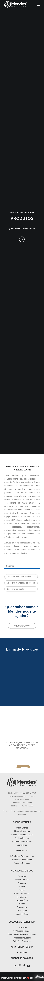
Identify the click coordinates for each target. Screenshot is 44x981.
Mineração (22, 897)
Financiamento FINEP (22, 842)
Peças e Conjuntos (22, 863)
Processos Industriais (22, 938)
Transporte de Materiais (22, 860)
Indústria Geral (22, 914)
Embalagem (22, 907)
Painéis (22, 887)
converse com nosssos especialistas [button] (22, 626)
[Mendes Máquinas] (15, 4)
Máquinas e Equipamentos (22, 856)
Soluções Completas (22, 941)
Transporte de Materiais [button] (22, 695)
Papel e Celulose (22, 880)
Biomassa (22, 883)
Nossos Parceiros (22, 831)
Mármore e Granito (22, 893)
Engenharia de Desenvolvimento (22, 934)
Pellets (22, 890)
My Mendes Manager (22, 931)
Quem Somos (22, 828)
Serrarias (22, 876)
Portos (22, 904)
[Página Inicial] (22, 782)
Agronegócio (22, 900)
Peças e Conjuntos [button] (22, 720)
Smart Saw (22, 927)
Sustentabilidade (22, 838)
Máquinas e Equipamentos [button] (22, 669)
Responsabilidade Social (22, 835)
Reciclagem (22, 911)
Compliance (22, 845)
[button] (38, 5)
